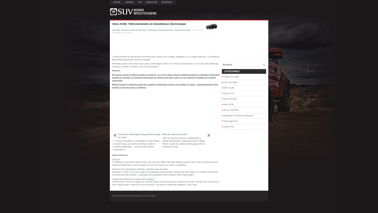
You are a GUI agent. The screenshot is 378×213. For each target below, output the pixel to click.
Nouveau (129, 2)
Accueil (117, 2)
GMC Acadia (229, 88)
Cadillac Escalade (231, 77)
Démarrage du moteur (182, 30)
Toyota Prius (229, 127)
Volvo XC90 (116, 30)
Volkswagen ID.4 (231, 121)
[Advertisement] (166, 45)
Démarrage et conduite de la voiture (160, 30)
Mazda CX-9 (229, 93)
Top (139, 2)
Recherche (167, 2)
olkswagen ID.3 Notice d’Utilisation (238, 115)
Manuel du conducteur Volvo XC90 (134, 30)
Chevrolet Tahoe (230, 82)
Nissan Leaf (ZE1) (231, 110)
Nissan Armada (230, 99)
